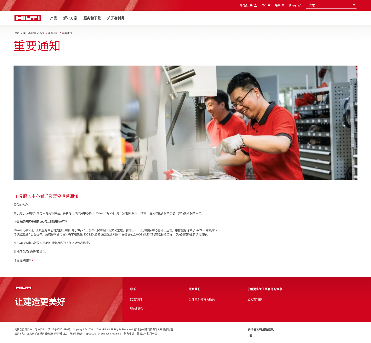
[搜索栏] (354, 5)
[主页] (27, 18)
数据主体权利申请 (147, 333)
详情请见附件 (22, 260)
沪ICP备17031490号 (59, 329)
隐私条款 (40, 329)
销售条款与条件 (23, 329)
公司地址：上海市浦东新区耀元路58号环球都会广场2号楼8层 (48, 333)
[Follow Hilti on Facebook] (251, 335)
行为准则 (129, 333)
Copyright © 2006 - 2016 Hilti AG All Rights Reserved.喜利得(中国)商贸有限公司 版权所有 (123, 329)
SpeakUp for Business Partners (103, 333)
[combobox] (331, 5)
